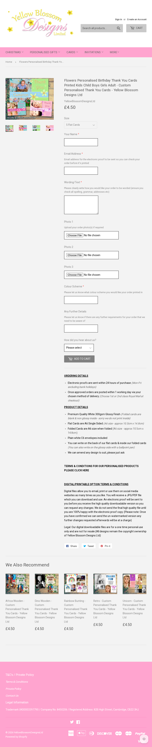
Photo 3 (68, 266)
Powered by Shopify (16, 736)
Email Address (72, 153)
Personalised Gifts (44, 52)
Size (66, 118)
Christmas (14, 52)
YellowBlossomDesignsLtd (28, 732)
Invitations (93, 52)
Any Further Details (75, 311)
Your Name (70, 134)
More (113, 52)
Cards (71, 52)
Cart (139, 28)
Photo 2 (68, 246)
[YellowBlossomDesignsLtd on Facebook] (78, 722)
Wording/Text (72, 182)
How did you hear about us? (80, 340)
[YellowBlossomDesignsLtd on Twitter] (72, 722)
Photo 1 (68, 221)
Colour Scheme (73, 286)
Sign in (118, 19)
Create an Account (136, 19)
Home (9, 61)
